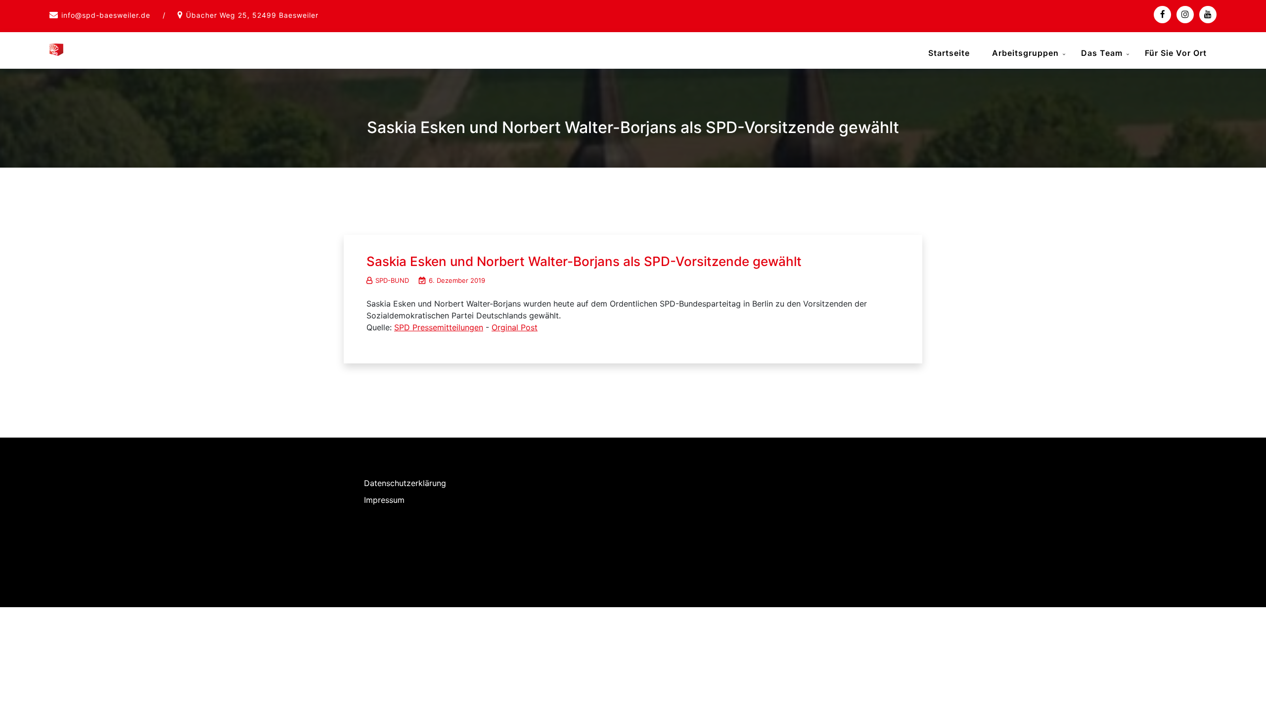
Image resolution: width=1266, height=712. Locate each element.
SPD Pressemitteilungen (438, 327)
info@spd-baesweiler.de (105, 15)
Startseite (949, 53)
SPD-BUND (392, 280)
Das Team (1102, 53)
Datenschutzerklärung (405, 483)
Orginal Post (515, 327)
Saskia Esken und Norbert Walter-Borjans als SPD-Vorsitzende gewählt (584, 261)
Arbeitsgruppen (1025, 53)
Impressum (384, 500)
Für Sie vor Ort (1176, 53)
